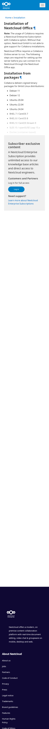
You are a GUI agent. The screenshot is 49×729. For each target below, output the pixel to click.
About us (6, 660)
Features (6, 713)
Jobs (4, 666)
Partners (6, 672)
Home (8, 17)
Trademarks (7, 701)
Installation (19, 17)
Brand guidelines (10, 707)
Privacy (5, 683)
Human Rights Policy (8, 720)
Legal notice (7, 695)
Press (4, 689)
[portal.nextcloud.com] (10, 4)
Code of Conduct (10, 678)
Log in (16, 189)
